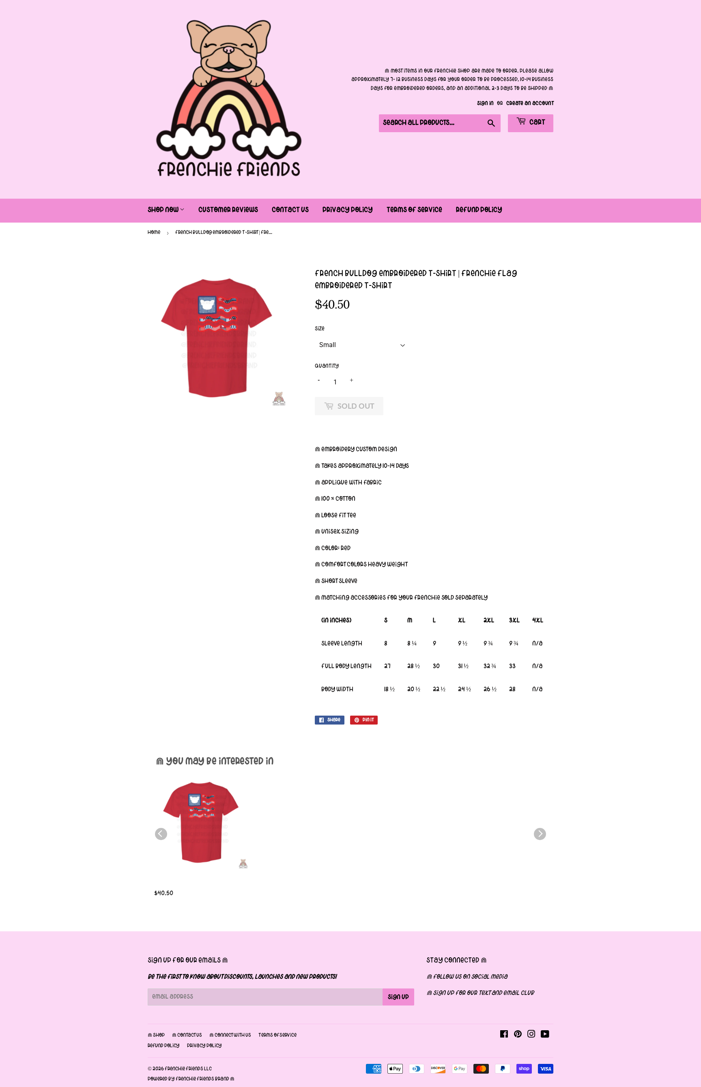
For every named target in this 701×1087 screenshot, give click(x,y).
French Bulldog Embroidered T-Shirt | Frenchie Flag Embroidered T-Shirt (200, 884)
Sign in (485, 103)
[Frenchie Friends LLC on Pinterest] (518, 1035)
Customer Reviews (228, 210)
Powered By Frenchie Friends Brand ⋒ (191, 1079)
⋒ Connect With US (230, 1035)
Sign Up (398, 997)
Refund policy (164, 1046)
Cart (536, 122)
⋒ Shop (156, 1035)
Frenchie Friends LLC (188, 1069)
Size (320, 329)
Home (154, 232)
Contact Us (290, 210)
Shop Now (164, 210)
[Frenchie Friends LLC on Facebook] (504, 1035)
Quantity (327, 366)
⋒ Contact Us (187, 1035)
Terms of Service (414, 210)
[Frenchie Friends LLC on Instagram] (531, 1035)
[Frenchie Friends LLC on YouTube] (545, 1035)
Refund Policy (479, 210)
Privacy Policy (348, 210)
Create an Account (529, 103)
